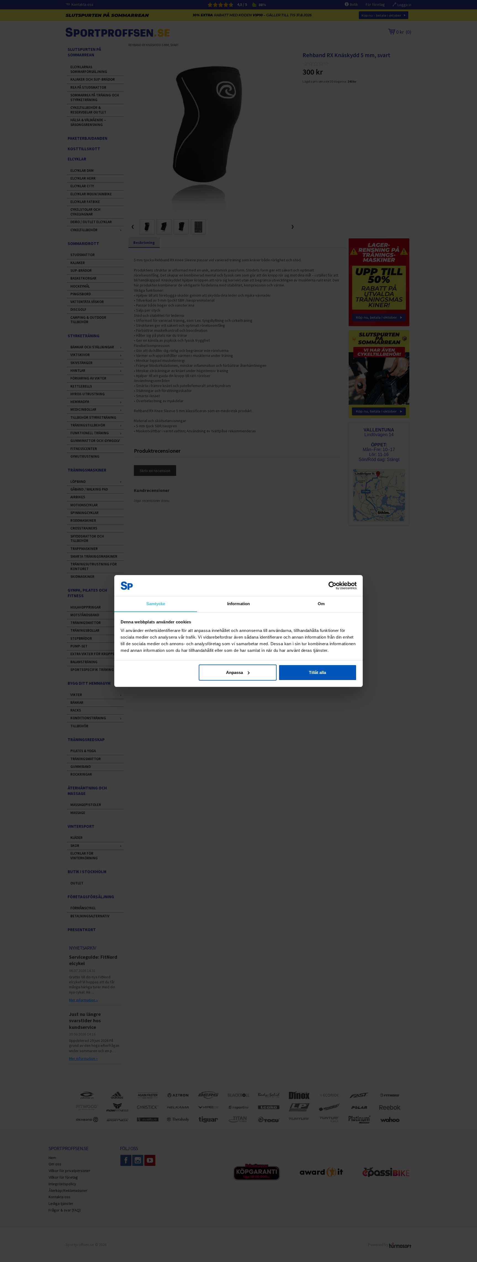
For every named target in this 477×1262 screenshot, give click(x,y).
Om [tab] (321, 603)
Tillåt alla (317, 672)
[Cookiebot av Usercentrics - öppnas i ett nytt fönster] (332, 585)
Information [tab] (238, 603)
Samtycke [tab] (155, 603)
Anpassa (234, 672)
